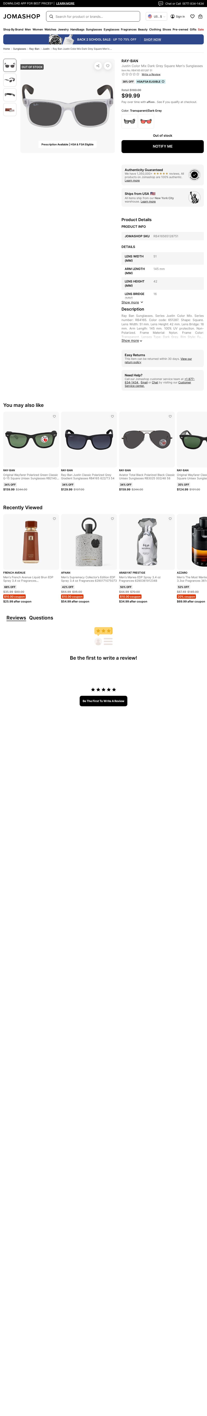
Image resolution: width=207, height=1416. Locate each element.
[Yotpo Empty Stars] (130, 74)
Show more (130, 340)
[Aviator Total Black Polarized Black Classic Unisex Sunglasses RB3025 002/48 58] (170, 416)
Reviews (16, 618)
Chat (155, 382)
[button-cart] (200, 16)
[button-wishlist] (192, 16)
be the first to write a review (103, 701)
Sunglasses (19, 48)
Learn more (132, 180)
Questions (41, 618)
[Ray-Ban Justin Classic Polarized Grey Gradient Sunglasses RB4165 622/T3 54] (112, 416)
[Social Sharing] (98, 66)
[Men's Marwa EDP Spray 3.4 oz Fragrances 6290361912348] (170, 519)
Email (144, 382)
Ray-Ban (34, 48)
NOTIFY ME (163, 146)
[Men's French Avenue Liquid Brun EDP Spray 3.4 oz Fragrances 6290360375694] (54, 519)
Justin (46, 48)
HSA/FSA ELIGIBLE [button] (149, 81)
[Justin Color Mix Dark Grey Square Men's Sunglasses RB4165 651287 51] (108, 66)
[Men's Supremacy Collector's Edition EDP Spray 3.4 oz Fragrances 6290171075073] (112, 519)
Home (6, 48)
